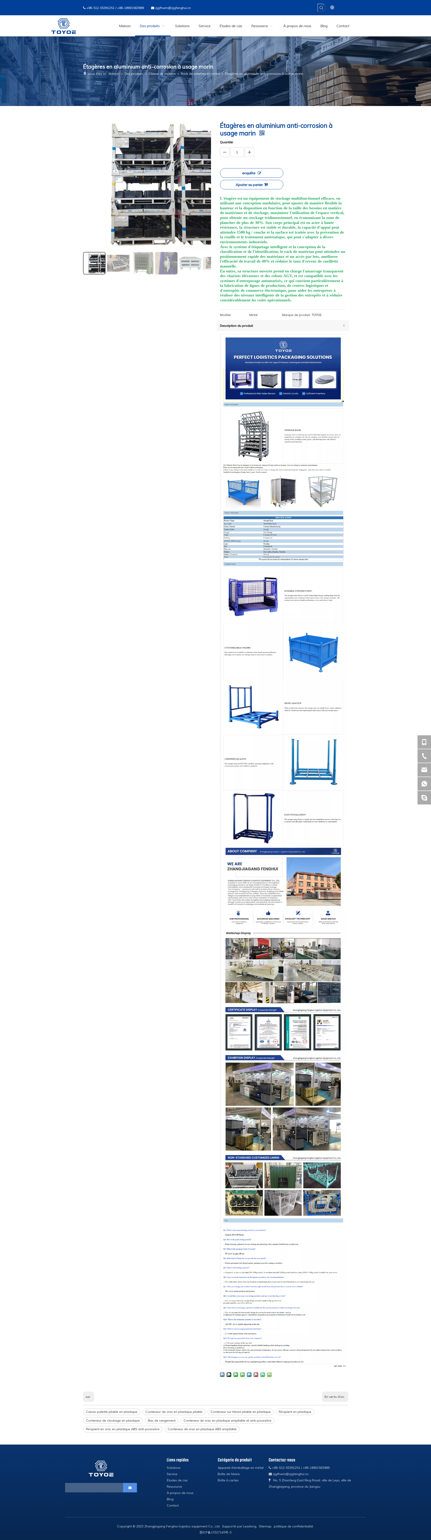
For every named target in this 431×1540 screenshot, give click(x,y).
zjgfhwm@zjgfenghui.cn (173, 8)
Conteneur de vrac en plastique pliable (173, 1412)
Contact (173, 1505)
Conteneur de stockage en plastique (113, 1420)
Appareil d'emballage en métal (241, 1468)
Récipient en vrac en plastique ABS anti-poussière (123, 1429)
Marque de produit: (296, 315)
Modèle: (225, 315)
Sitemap (265, 1526)
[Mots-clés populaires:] (321, 8)
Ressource (174, 1487)
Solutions (173, 1468)
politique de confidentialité (293, 1526)
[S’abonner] (130, 1487)
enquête (248, 173)
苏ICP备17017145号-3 (215, 1532)
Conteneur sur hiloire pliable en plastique (241, 1412)
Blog (170, 1499)
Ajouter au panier (249, 184)
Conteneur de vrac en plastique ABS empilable (202, 1429)
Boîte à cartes (228, 1480)
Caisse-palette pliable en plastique (111, 1412)
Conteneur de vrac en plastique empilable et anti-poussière (227, 1420)
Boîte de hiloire (229, 1474)
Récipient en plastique (295, 1412)
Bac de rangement (162, 1420)
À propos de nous (180, 1493)
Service (172, 1474)
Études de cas (177, 1480)
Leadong (249, 1526)
